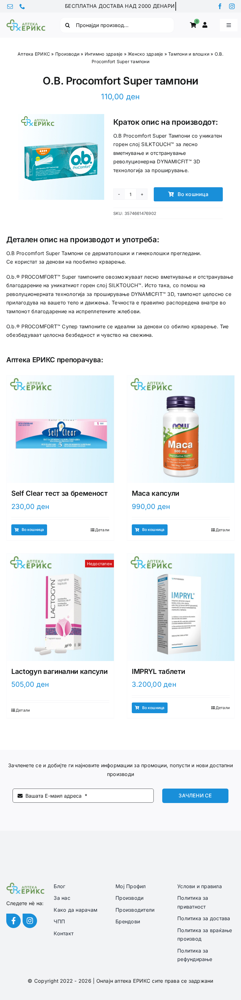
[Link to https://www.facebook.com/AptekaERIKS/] (13, 921)
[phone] (22, 6)
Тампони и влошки (188, 54)
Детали (102, 529)
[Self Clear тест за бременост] (60, 429)
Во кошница (193, 194)
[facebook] (220, 6)
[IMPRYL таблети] (180, 607)
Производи (67, 54)
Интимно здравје (104, 54)
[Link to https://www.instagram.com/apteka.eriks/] (30, 921)
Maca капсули (155, 493)
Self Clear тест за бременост (59, 493)
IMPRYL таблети (158, 671)
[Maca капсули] (180, 429)
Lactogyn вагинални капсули (59, 671)
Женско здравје (145, 54)
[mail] (10, 6)
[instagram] (232, 6)
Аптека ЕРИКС (34, 54)
